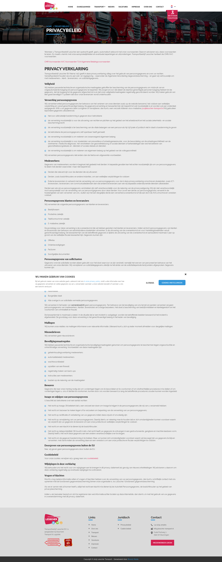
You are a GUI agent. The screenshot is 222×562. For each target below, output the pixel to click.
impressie (95, 544)
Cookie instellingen (172, 282)
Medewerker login (162, 543)
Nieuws (111, 7)
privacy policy (95, 281)
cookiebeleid (92, 458)
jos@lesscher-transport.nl (153, 108)
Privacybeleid (126, 525)
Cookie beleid (126, 529)
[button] (185, 274)
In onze (87, 281)
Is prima (150, 282)
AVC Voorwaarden (69, 62)
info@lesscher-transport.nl (164, 529)
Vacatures (123, 7)
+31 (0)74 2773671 (160, 525)
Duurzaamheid (83, 7)
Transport (99, 7)
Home (70, 7)
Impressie (136, 7)
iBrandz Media (133, 559)
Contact (160, 7)
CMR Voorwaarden (53, 62)
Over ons (148, 7)
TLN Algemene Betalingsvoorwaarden (93, 62)
